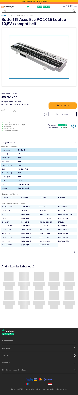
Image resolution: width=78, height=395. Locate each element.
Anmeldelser (5, 252)
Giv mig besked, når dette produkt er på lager (15, 104)
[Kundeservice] (64, 7)
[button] (35, 87)
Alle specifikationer (8, 143)
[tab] (39, 143)
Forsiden (3, 15)
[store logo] (7, 6)
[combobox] (39, 11)
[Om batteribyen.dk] (73, 127)
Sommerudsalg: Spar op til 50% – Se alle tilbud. (35, 1)
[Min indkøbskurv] (71, 6)
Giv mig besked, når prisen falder (11, 102)
